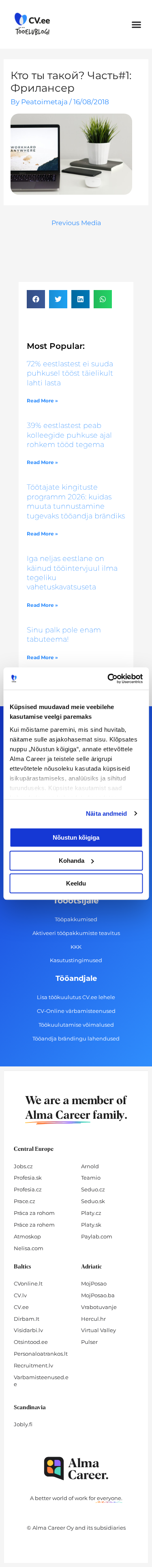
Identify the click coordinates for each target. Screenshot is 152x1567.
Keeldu (76, 883)
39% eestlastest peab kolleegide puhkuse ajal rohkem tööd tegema (69, 435)
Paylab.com (96, 1236)
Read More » (42, 401)
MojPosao (94, 1283)
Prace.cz (24, 1201)
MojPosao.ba (98, 1295)
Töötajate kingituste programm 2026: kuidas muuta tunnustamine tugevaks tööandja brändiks (76, 501)
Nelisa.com (28, 1248)
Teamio (91, 1177)
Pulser (89, 1342)
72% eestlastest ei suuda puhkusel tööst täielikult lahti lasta (70, 373)
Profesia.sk (28, 1177)
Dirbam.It (26, 1319)
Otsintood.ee (31, 1342)
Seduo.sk (93, 1201)
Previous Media (76, 223)
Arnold (90, 1166)
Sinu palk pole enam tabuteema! (64, 635)
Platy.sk (91, 1224)
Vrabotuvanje (99, 1307)
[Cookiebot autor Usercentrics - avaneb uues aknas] (108, 678)
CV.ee (21, 1307)
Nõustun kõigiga (76, 837)
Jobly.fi (23, 1424)
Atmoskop (27, 1236)
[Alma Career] (76, 1469)
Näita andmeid (106, 813)
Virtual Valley (98, 1330)
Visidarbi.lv (28, 1330)
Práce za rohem (34, 1224)
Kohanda (71, 860)
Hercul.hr (93, 1319)
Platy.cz (91, 1213)
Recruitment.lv (33, 1365)
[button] (136, 24)
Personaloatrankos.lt (41, 1353)
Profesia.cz (28, 1189)
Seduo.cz (93, 1189)
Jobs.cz (23, 1166)
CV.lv (20, 1295)
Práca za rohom (34, 1213)
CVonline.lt (28, 1283)
